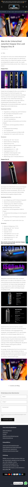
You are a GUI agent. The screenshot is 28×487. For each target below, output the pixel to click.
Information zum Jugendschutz (10, 449)
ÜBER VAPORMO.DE (7, 430)
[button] (1, 6)
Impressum (5, 432)
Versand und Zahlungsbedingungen (11, 445)
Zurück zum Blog (15, 385)
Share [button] (4, 53)
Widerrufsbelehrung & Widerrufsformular (12, 447)
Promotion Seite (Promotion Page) (10, 451)
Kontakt (4, 434)
